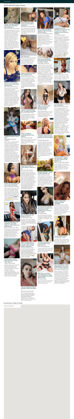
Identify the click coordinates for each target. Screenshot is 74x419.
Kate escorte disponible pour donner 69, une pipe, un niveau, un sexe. (45, 60)
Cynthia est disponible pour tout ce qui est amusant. (11, 184)
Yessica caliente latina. (60, 236)
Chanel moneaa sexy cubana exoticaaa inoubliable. (59, 202)
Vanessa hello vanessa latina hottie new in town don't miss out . (11, 260)
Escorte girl (6, 3)
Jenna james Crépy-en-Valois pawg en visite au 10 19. (28, 167)
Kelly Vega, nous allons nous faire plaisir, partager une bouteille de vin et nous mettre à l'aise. (45, 275)
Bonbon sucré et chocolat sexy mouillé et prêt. (28, 74)
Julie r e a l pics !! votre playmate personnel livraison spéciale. (44, 107)
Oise (14, 3)
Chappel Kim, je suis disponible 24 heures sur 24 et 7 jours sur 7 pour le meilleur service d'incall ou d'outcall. (61, 31)
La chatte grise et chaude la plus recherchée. (61, 104)
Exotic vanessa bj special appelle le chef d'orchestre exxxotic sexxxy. (45, 31)
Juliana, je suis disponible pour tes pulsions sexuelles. (28, 110)
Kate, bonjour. (58, 73)
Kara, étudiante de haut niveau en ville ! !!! (27, 215)
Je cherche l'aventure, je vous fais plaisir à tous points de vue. (44, 244)
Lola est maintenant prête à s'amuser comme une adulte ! (28, 288)
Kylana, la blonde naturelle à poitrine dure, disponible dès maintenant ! (12, 26)
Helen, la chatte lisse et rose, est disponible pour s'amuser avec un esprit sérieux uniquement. (27, 244)
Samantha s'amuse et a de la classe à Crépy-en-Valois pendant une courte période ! (45, 136)
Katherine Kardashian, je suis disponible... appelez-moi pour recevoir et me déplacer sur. (61, 159)
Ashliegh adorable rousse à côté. (11, 137)
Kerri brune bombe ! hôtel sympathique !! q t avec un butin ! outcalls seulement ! (61, 266)
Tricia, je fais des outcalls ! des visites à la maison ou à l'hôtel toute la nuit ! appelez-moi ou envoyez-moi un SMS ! (45, 209)
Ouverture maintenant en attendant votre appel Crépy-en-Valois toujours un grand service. (12, 224)
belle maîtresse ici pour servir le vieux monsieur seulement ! (27, 24)
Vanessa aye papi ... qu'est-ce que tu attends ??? (45, 172)
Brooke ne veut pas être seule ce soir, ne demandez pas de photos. (11, 84)
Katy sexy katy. (25, 56)
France (10, 3)
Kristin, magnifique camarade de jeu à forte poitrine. (27, 135)
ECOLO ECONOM (7, 1)
